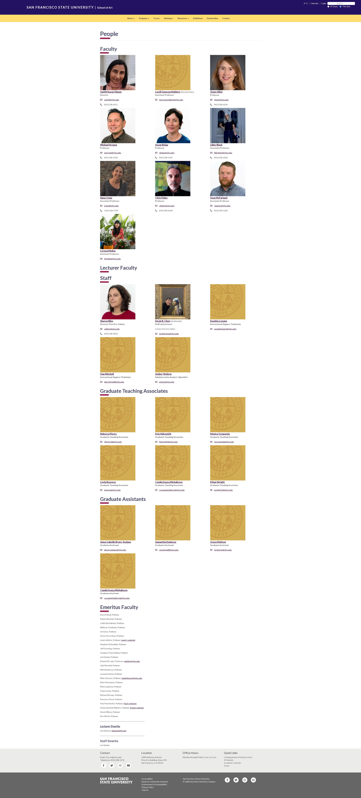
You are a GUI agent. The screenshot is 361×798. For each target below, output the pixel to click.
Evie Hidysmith (163, 433)
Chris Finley (161, 197)
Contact (226, 18)
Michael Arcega (108, 144)
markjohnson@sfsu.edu (132, 678)
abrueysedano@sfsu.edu (115, 550)
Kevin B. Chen (162, 321)
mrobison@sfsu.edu (223, 550)
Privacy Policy (148, 787)
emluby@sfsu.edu (132, 661)
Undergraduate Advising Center (238, 757)
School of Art (105, 7)
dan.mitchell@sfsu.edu (114, 382)
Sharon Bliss (106, 321)
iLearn (226, 765)
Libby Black (216, 144)
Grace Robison (218, 542)
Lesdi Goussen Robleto (167, 91)
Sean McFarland (218, 197)
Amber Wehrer (163, 374)
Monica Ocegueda (220, 433)
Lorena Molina (107, 250)
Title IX (145, 790)
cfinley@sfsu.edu (166, 206)
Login (323, 3)
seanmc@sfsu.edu (222, 206)
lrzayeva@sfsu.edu (112, 490)
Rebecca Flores (108, 433)
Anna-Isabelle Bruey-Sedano (115, 542)
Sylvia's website (137, 708)
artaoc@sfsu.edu (166, 382)
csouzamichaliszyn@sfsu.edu (171, 490)
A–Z (306, 3)
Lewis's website (128, 640)
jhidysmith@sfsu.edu (168, 442)
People (156, 18)
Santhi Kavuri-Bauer (111, 91)
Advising (169, 19)
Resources (184, 19)
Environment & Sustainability (154, 784)
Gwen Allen (216, 91)
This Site (346, 6)
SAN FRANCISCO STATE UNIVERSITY (60, 7)
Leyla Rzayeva (108, 482)
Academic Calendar (232, 763)
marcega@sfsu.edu (112, 153)
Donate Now (212, 18)
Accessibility (147, 779)
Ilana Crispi (106, 197)
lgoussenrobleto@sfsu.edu (171, 100)
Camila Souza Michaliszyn (168, 482)
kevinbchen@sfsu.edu (169, 333)
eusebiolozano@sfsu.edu (225, 329)
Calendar (314, 3)
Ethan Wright (217, 482)
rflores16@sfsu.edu (113, 442)
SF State (334, 6)
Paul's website (130, 703)
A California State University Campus (199, 781)
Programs (145, 19)
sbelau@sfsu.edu (166, 153)
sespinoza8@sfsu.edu (168, 550)
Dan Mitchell (107, 374)
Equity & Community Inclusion (155, 781)
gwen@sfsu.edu (221, 100)
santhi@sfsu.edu (111, 100)
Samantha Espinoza (165, 542)
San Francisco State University (196, 779)
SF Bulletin (228, 760)
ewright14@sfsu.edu (223, 490)
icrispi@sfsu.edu (111, 206)
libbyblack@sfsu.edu (223, 153)
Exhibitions (198, 18)
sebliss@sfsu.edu (112, 329)
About (132, 19)
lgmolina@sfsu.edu (112, 258)
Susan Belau (161, 144)
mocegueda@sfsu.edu (224, 442)
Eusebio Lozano (218, 321)
